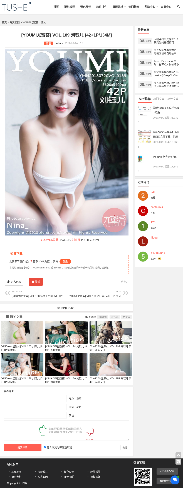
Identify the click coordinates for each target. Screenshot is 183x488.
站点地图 (16, 471)
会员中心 (166, 6)
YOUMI (45, 239)
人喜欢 (15, 281)
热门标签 (133, 6)
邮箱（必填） (76, 407)
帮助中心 (150, 6)
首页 (56, 6)
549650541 (158, 252)
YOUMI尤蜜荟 (30, 22)
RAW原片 (69, 476)
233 (153, 192)
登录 (65, 261)
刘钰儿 (76, 239)
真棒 (153, 197)
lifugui (154, 237)
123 (153, 222)
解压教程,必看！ (66, 308)
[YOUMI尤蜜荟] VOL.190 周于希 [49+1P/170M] (95, 293)
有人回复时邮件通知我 (59, 447)
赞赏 (37, 281)
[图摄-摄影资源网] (21, 9)
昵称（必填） (76, 398)
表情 (124, 447)
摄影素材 (117, 6)
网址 (71, 415)
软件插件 (101, 6)
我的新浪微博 (167, 480)
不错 (153, 212)
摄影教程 (69, 6)
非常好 (154, 228)
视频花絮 (95, 476)
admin (59, 43)
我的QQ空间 (167, 471)
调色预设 (85, 6)
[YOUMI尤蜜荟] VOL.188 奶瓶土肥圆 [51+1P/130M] (41, 293)
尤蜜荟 (54, 239)
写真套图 (15, 22)
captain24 (157, 207)
